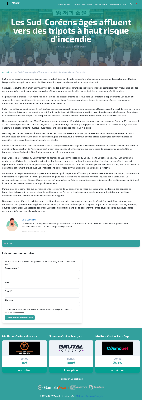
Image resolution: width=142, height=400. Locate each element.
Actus (9, 243)
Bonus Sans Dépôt (83, 4)
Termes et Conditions (71, 378)
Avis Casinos (64, 4)
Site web (9, 300)
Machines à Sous (118, 4)
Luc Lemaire (80, 46)
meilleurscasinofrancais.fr (33, 231)
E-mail (8, 291)
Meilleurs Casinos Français (89, 396)
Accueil (5, 72)
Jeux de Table (100, 4)
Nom (7, 282)
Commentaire (12, 268)
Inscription (24, 370)
